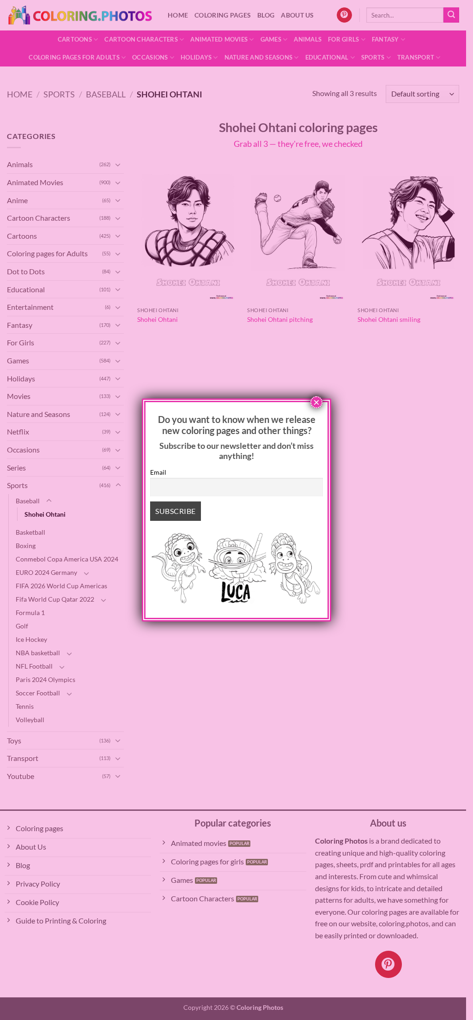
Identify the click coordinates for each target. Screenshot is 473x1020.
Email (158, 472)
